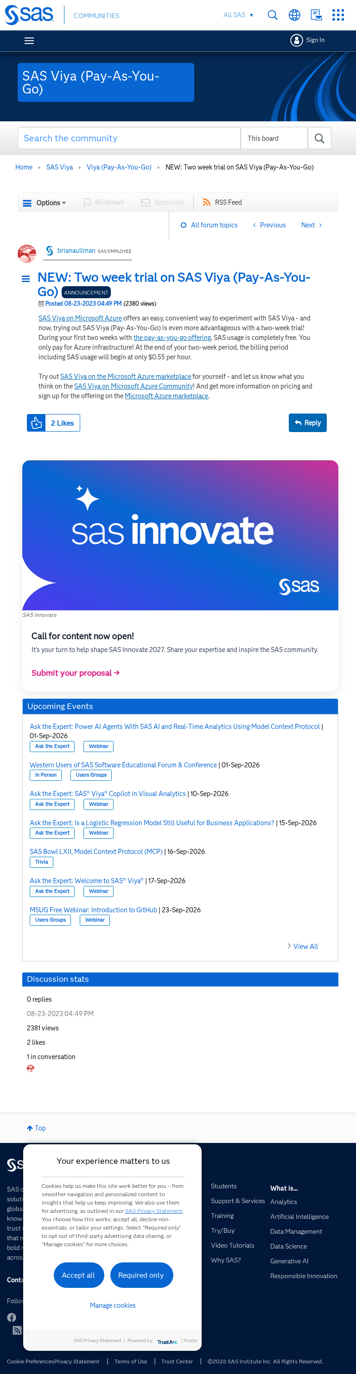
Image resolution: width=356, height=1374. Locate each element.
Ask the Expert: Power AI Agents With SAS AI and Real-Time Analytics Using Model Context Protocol (175, 726)
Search (273, 15)
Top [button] (40, 1128)
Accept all (78, 1275)
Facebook (11, 1317)
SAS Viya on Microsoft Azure (80, 318)
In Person (46, 775)
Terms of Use (130, 1361)
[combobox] (175, 138)
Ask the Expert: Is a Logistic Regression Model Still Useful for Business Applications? (152, 823)
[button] (28, 279)
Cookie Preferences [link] (30, 1361)
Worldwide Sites (294, 15)
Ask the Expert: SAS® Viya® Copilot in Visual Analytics (108, 794)
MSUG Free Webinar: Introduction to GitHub (93, 910)
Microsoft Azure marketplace (166, 396)
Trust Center (177, 1361)
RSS (17, 1330)
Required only (141, 1275)
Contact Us (316, 15)
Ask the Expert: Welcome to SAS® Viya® (87, 881)
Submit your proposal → (76, 673)
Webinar (98, 746)
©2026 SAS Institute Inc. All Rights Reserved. (265, 1361)
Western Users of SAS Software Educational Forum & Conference (123, 765)
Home (23, 167)
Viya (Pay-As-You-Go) (119, 167)
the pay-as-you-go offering (172, 337)
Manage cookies (113, 1305)
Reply (313, 423)
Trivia (41, 862)
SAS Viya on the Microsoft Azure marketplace (125, 376)
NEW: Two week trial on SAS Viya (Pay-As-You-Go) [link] (239, 167)
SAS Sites (338, 15)
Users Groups (91, 775)
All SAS (234, 15)
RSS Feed (228, 202)
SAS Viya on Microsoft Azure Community (133, 386)
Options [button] (48, 203)
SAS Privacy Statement (154, 1210)
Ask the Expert (52, 746)
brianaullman (76, 250)
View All (305, 946)
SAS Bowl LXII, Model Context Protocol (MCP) (96, 851)
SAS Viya (59, 167)
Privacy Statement (77, 1361)
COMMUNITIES (96, 16)
